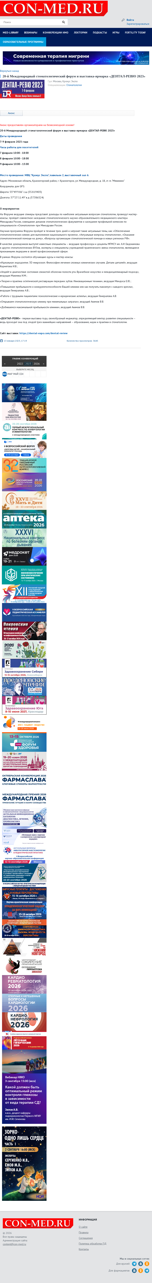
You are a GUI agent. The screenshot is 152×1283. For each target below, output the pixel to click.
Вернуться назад (9, 71)
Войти (130, 20)
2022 (20, 363)
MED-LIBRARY (11, 32)
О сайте (83, 1227)
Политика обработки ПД (92, 1243)
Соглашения (86, 1238)
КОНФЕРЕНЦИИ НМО (55, 32)
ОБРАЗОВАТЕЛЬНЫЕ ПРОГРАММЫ (23, 42)
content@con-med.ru (14, 1244)
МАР (10, 374)
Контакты (84, 1249)
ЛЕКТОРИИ (80, 32)
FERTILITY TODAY (135, 32)
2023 (28, 363)
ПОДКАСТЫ (100, 32)
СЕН (21, 374)
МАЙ (15, 374)
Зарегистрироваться (138, 23)
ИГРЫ (116, 32)
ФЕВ (4, 374)
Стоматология (74, 85)
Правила (83, 1232)
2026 (37, 363)
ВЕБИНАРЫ (30, 32)
